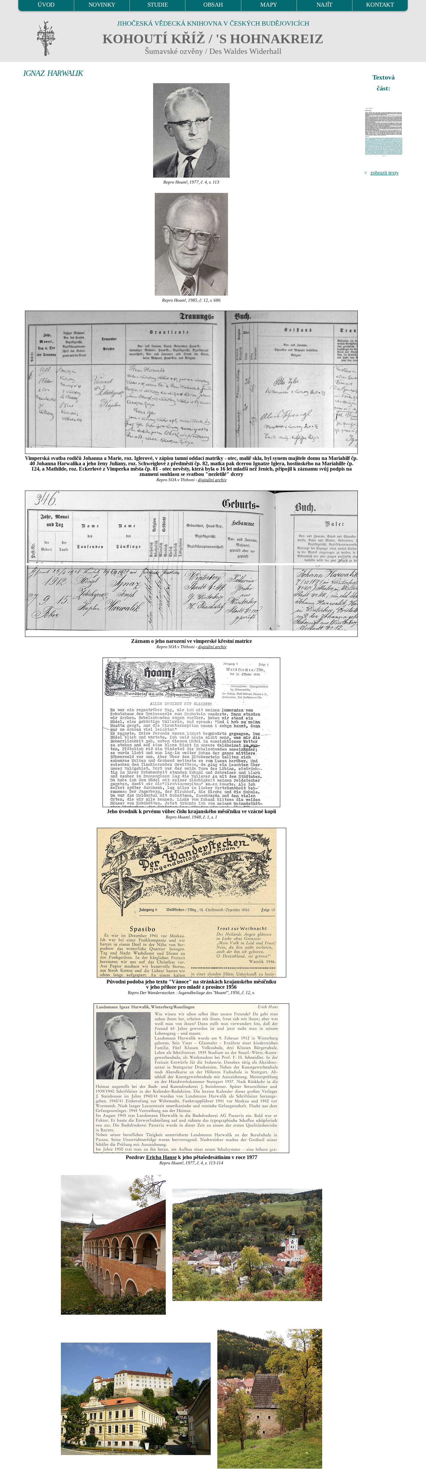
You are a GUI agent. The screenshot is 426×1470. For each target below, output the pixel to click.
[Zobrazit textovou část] (384, 132)
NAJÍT (324, 4)
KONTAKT (380, 4)
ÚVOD (46, 4)
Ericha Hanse (161, 1157)
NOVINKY (102, 4)
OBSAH (213, 4)
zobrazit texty (384, 173)
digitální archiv (212, 480)
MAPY (268, 4)
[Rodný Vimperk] (136, 1398)
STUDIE (157, 4)
